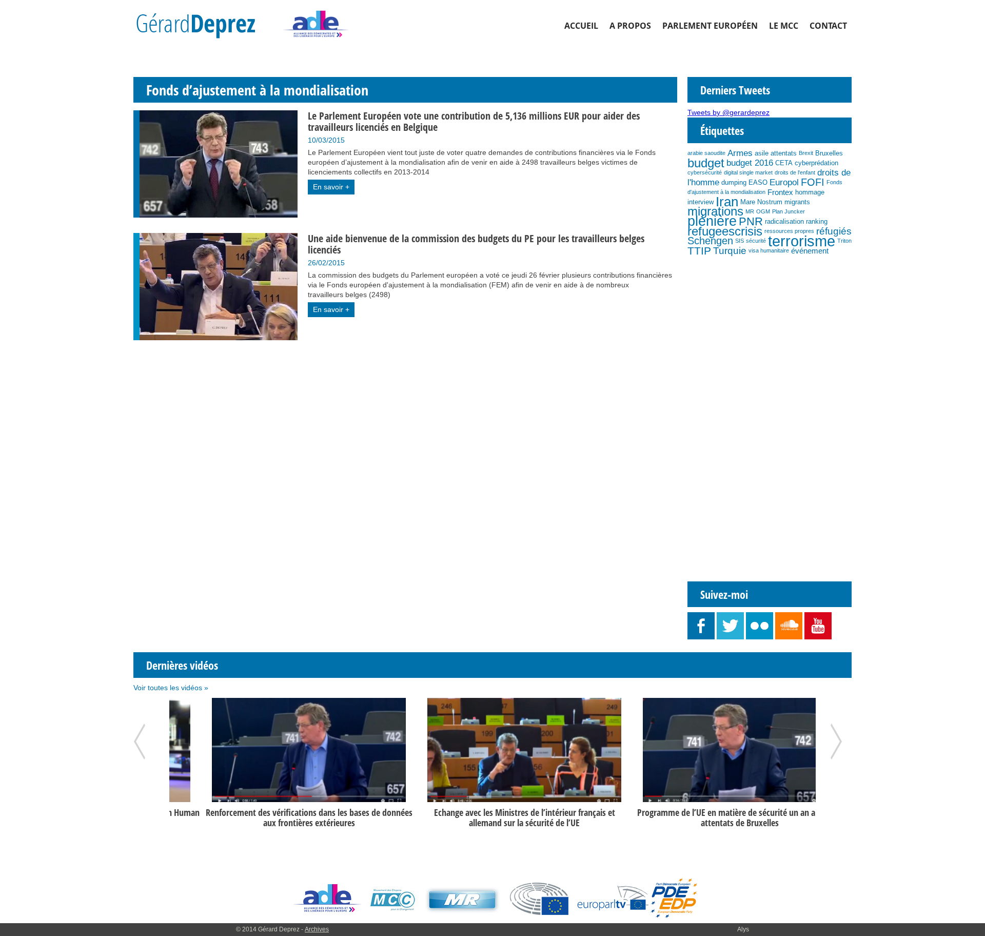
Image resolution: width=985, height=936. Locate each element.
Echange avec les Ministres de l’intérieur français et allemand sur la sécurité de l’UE (492, 817)
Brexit (806, 153)
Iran (727, 201)
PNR (751, 221)
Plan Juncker (788, 211)
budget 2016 (749, 163)
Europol (784, 182)
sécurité (756, 241)
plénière (712, 221)
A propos (630, 25)
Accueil (581, 25)
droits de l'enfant (795, 172)
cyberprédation (816, 163)
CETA (784, 163)
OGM (763, 211)
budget (705, 163)
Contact (828, 25)
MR (749, 211)
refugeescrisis (724, 231)
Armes (740, 153)
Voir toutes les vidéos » (170, 688)
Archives (317, 929)
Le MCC (783, 25)
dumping (733, 182)
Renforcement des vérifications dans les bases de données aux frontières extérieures (277, 817)
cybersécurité (704, 172)
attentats (784, 153)
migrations (715, 211)
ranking (817, 221)
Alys (743, 929)
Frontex (780, 192)
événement (810, 250)
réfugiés (834, 231)
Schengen (710, 240)
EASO (757, 182)
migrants (797, 202)
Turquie (729, 250)
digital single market (748, 172)
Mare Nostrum (761, 202)
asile (762, 153)
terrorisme (801, 240)
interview (700, 202)
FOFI (812, 182)
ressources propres (789, 231)
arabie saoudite (706, 153)
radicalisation (784, 221)
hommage (809, 192)
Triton (844, 241)
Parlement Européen (710, 25)
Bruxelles (829, 153)
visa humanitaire (768, 250)
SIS (739, 241)
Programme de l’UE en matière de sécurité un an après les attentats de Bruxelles (708, 817)
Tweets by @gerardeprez (728, 112)
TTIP (699, 251)
